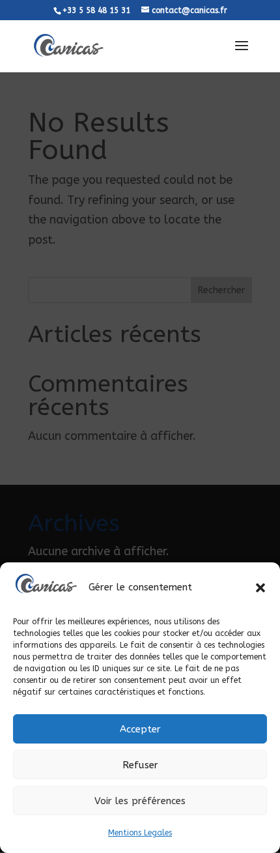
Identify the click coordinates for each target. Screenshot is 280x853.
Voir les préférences (140, 801)
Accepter (140, 729)
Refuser (140, 765)
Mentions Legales (140, 832)
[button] (260, 587)
